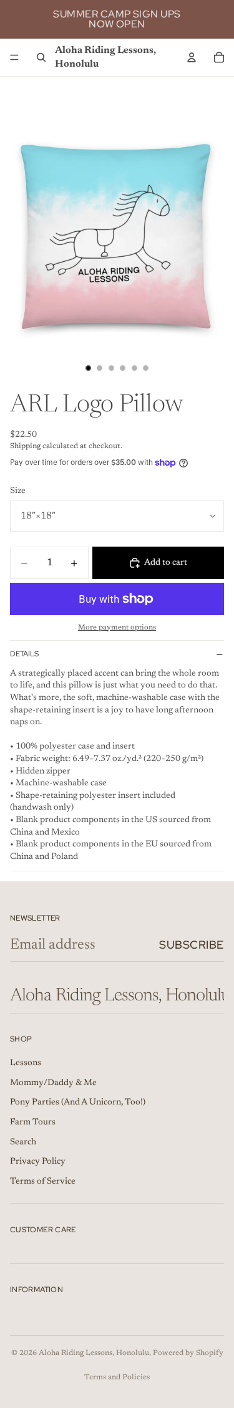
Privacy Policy (38, 1162)
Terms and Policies (117, 1377)
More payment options (117, 627)
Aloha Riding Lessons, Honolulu (94, 1353)
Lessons (25, 1064)
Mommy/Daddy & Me (53, 1083)
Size (18, 491)
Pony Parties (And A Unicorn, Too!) (77, 1103)
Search (23, 1142)
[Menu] (14, 57)
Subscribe (191, 944)
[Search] (41, 57)
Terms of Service (43, 1181)
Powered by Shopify (188, 1353)
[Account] (191, 57)
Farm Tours (33, 1122)
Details (24, 654)
